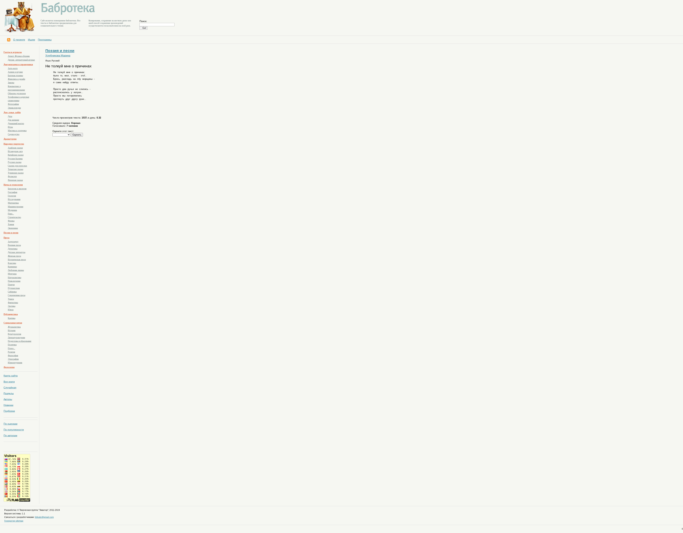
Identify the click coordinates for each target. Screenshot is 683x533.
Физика (11, 221)
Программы (45, 39)
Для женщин (13, 120)
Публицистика (11, 314)
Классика (12, 263)
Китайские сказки (15, 155)
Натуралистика (14, 277)
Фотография (13, 104)
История (11, 330)
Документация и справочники (18, 64)
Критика (11, 318)
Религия (11, 352)
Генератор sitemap (13, 521)
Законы (11, 83)
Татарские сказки (15, 169)
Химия (11, 224)
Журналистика (14, 327)
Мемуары (12, 274)
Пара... (11, 214)
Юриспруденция (15, 363)
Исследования (14, 199)
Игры (10, 127)
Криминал (12, 267)
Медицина (12, 210)
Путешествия (14, 288)
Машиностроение (15, 207)
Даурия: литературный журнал (21, 60)
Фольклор (12, 176)
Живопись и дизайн (16, 79)
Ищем (31, 39)
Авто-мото (13, 68)
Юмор (11, 310)
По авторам (10, 435)
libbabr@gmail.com (44, 517)
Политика (12, 345)
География (12, 192)
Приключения (14, 281)
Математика (13, 203)
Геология (12, 196)
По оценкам (10, 423)
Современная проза (16, 295)
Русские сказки (14, 162)
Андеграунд (13, 242)
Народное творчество (14, 144)
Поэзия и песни (11, 233)
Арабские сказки (15, 148)
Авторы (8, 399)
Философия (13, 355)
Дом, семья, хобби (12, 112)
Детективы (12, 249)
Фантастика (13, 303)
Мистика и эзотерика (17, 131)
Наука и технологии (13, 185)
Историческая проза (17, 260)
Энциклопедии (14, 108)
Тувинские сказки (15, 173)
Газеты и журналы (13, 52)
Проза (6, 238)
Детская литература (16, 252)
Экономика (13, 228)
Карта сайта (11, 375)
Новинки (8, 405)
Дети (10, 116)
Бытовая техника (15, 75)
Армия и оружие (15, 72)
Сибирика (12, 292)
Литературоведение (16, 338)
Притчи (11, 285)
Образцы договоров (17, 93)
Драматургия (10, 139)
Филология (9, 367)
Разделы (9, 393)
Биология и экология (17, 189)
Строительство (14, 217)
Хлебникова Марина (57, 55)
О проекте (19, 39)
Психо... (11, 348)
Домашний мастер (16, 123)
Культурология (14, 334)
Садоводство (13, 134)
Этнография (13, 359)
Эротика (11, 306)
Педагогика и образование (19, 341)
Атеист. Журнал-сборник (19, 56)
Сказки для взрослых (17, 166)
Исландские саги (15, 151)
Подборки (9, 411)
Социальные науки (13, 323)
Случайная (10, 387)
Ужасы (11, 299)
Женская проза (14, 256)
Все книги (9, 381)
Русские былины (15, 159)
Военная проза (14, 245)
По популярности (14, 429)
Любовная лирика (16, 270)
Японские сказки (15, 180)
